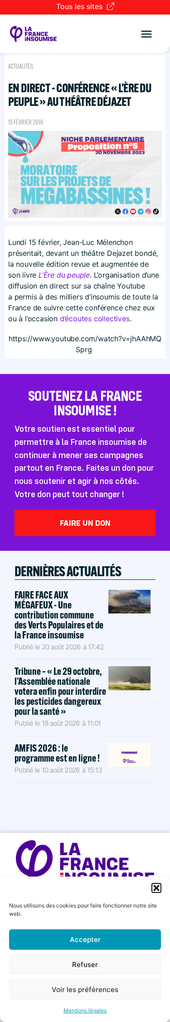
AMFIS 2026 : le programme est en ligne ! (58, 753)
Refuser (85, 964)
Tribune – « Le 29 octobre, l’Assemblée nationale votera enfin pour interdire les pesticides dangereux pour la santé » (60, 691)
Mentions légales (85, 1010)
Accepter (85, 939)
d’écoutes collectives (95, 318)
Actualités (20, 66)
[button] (156, 887)
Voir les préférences (85, 989)
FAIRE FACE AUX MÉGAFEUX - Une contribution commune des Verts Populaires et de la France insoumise (59, 614)
